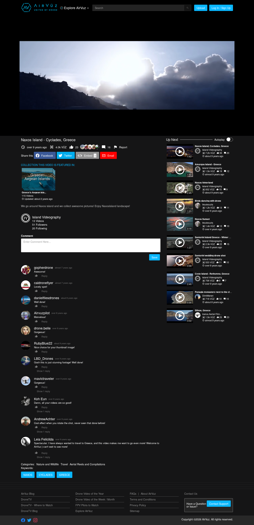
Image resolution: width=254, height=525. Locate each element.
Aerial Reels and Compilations (87, 464)
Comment (27, 236)
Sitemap (134, 511)
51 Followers (39, 224)
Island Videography (46, 217)
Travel (64, 464)
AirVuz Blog (27, 493)
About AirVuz (148, 493)
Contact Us (190, 493)
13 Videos (38, 221)
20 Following (39, 228)
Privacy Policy (138, 505)
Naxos (27, 475)
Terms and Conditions (143, 499)
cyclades (45, 475)
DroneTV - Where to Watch (37, 505)
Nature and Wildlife (47, 464)
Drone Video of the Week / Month (95, 499)
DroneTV (26, 499)
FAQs (133, 493)
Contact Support (218, 503)
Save (154, 257)
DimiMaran (207, 295)
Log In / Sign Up (221, 8)
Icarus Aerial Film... (211, 314)
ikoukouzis (207, 204)
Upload (201, 8)
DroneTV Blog (29, 511)
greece (64, 475)
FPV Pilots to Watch (87, 505)
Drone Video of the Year (89, 493)
